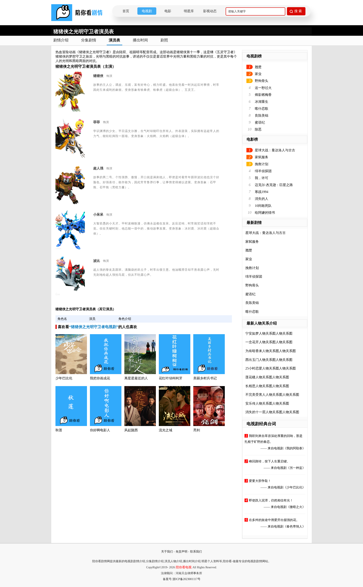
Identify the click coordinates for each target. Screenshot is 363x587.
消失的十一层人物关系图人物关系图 (272, 412)
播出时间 (140, 40)
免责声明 (181, 551)
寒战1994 (261, 192)
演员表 (114, 40)
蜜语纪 (260, 122)
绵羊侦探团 (263, 171)
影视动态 (210, 11)
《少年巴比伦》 (294, 487)
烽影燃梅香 (263, 94)
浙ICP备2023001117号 (186, 579)
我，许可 (261, 178)
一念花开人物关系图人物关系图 (268, 342)
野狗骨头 (261, 81)
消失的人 (261, 199)
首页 (125, 11)
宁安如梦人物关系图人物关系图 (268, 333)
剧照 (164, 40)
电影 (167, 11)
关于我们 (167, 551)
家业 (258, 74)
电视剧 (147, 11)
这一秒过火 (263, 88)
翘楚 (258, 67)
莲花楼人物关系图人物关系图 (267, 377)
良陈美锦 (261, 115)
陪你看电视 (184, 567)
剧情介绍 (60, 40)
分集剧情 (88, 40)
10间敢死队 (263, 205)
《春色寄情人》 (294, 526)
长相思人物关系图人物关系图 (267, 386)
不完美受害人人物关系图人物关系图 (272, 394)
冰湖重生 (261, 101)
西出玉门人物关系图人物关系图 (268, 359)
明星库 (189, 11)
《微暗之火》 (296, 507)
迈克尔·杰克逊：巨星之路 (274, 185)
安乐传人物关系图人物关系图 (267, 403)
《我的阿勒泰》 (294, 448)
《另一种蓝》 (296, 468)
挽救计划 (261, 164)
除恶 (258, 129)
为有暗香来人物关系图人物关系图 (270, 351)
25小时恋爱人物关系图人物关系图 (270, 368)
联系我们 (196, 551)
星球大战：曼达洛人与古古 (275, 150)
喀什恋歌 (261, 108)
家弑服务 (261, 157)
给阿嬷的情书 (265, 212)
